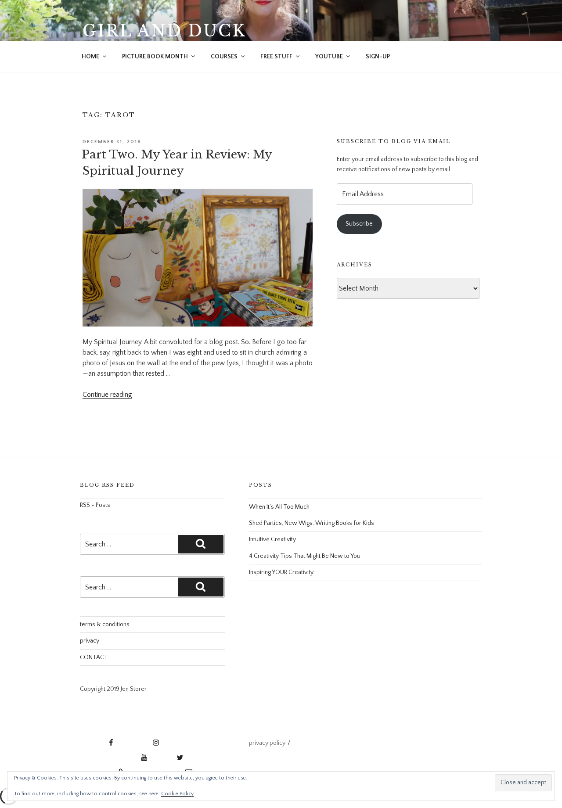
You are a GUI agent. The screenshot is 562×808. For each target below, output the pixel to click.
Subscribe (359, 223)
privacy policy (267, 743)
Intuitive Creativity (272, 539)
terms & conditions (105, 624)
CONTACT (94, 657)
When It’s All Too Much (279, 506)
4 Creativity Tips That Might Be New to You (304, 556)
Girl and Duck (164, 31)
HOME (90, 56)
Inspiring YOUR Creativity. (281, 572)
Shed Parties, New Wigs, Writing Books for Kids (311, 523)
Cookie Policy (177, 794)
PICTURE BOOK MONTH (155, 56)
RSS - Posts (95, 505)
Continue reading (107, 395)
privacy (89, 640)
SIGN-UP (378, 56)
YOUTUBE (329, 56)
